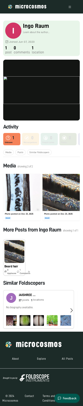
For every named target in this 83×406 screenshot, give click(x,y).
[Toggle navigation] (70, 6)
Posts (20, 152)
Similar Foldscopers (39, 152)
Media (8, 152)
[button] (14, 257)
